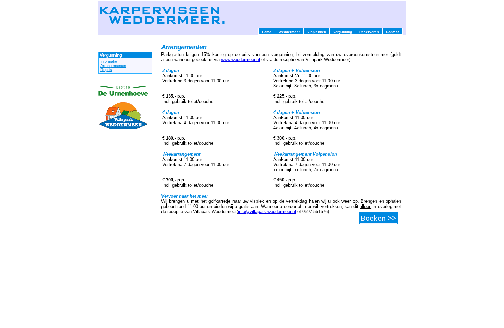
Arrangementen (113, 65)
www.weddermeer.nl (240, 59)
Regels (106, 70)
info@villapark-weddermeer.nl (267, 211)
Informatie (108, 61)
